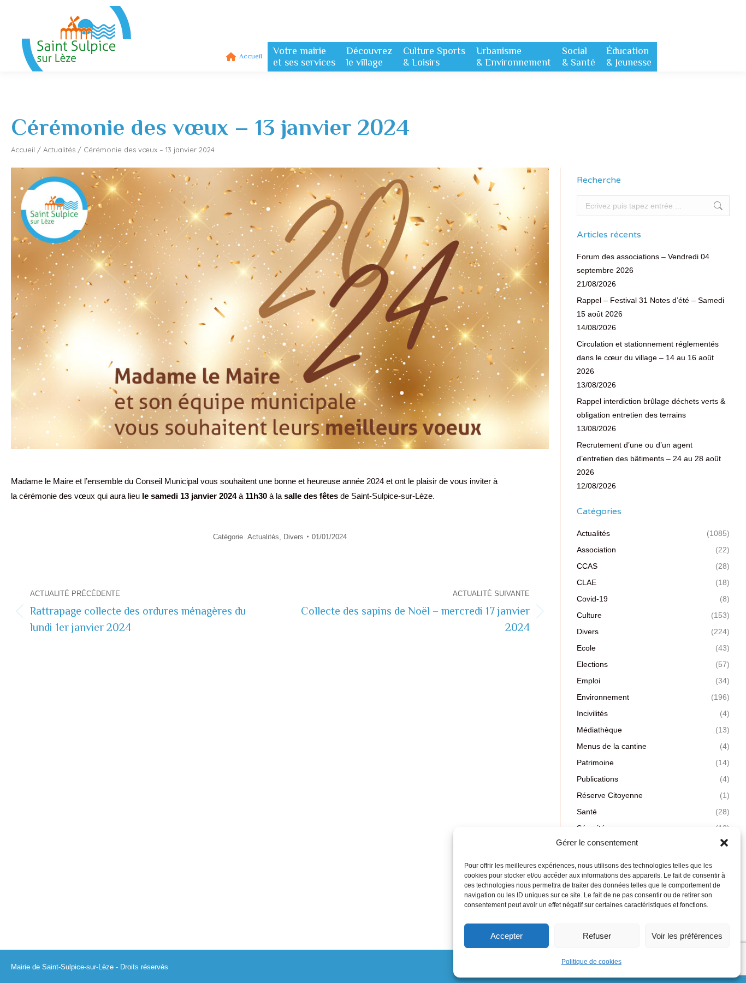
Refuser (597, 935)
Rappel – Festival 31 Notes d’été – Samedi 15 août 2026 (650, 307)
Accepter (506, 935)
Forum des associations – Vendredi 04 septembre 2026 (643, 263)
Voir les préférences (687, 935)
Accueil (23, 149)
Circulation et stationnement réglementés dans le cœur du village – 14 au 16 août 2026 (648, 357)
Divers (293, 537)
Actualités (59, 149)
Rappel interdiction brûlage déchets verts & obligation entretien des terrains (651, 408)
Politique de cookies (591, 962)
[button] (724, 842)
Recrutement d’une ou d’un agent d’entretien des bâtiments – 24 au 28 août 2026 (649, 458)
